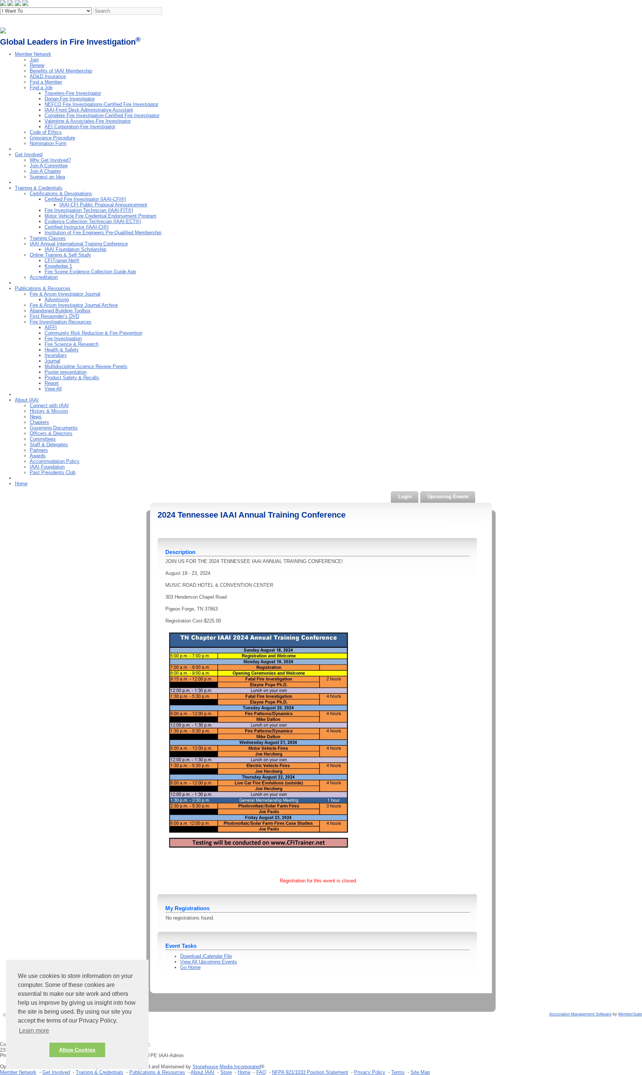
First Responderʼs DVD (54, 316)
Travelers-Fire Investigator (73, 93)
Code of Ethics (46, 132)
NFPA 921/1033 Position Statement (310, 1072)
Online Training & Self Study (60, 255)
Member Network (33, 54)
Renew (37, 65)
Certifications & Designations (61, 193)
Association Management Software (580, 1014)
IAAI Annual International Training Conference (79, 244)
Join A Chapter (45, 171)
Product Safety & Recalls (72, 377)
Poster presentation (66, 372)
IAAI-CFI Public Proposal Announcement (103, 204)
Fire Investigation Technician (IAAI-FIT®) (89, 210)
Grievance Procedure (52, 138)
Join (34, 59)
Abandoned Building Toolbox (60, 310)
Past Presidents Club (52, 472)
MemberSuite (630, 1014)
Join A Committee (49, 165)
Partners (39, 450)
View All (53, 389)
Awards (38, 455)
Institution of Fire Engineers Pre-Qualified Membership (103, 232)
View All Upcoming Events (208, 962)
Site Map (420, 1072)
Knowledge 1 (58, 266)
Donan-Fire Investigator (70, 99)
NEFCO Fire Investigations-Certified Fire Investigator (101, 104)
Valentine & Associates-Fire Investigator (88, 121)
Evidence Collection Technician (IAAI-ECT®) (93, 221)
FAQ (261, 1072)
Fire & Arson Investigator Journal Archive (74, 305)
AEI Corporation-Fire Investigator (80, 126)
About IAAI (27, 400)
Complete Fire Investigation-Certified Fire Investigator (102, 115)
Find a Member (46, 82)
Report (52, 383)
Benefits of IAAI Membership (61, 71)
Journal (52, 361)
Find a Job (41, 87)
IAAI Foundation (47, 467)
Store (226, 1072)
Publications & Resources (43, 288)
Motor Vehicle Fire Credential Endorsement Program (100, 216)
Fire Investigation (63, 338)
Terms (398, 1072)
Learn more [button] (34, 1030)
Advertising (57, 299)
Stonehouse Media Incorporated (226, 1066)
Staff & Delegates (49, 444)
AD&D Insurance (48, 76)
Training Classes (48, 238)
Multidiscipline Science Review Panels (86, 366)
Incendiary (56, 355)
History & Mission (49, 411)
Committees (43, 439)
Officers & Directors (51, 433)
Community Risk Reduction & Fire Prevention (93, 333)
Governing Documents (54, 428)
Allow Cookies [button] (77, 1050)
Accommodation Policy (55, 461)
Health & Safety (62, 350)
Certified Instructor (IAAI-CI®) (76, 227)
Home (21, 483)
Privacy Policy (369, 1072)
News (36, 416)
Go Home (190, 967)
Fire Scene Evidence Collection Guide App (90, 271)
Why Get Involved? (50, 160)
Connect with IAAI (49, 405)
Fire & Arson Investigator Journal (65, 294)
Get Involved (28, 154)
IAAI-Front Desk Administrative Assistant (89, 110)
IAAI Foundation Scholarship (75, 249)
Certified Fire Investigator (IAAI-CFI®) (85, 199)
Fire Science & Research (71, 344)
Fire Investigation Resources (60, 322)
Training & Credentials (38, 188)
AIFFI (51, 327)
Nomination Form (48, 143)
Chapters (39, 422)
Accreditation (44, 277)
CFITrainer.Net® (62, 260)
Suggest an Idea (47, 177)
